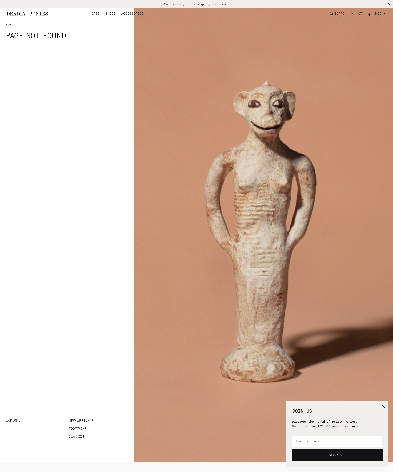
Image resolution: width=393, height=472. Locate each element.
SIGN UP (337, 455)
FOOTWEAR (77, 429)
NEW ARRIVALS (81, 421)
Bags (95, 13)
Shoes (110, 13)
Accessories (132, 13)
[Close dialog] (383, 406)
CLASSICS (77, 437)
